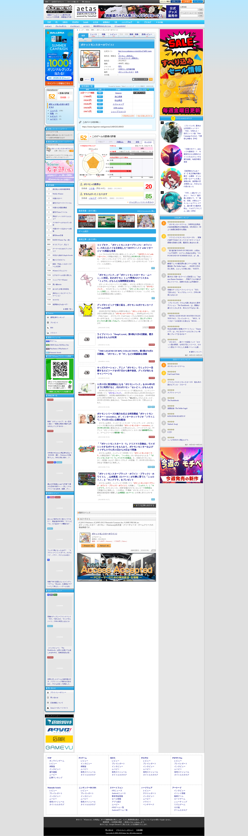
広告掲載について (56, 703)
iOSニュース (117, 790)
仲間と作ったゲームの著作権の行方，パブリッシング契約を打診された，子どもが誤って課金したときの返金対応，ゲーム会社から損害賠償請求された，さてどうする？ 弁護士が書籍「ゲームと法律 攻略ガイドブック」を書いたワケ (60, 681)
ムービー (86, 26)
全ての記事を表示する (145, 505)
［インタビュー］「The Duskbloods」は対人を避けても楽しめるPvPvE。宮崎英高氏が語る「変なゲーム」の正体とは (59, 650)
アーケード (177, 788)
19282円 (87, 104)
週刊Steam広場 (58, 235)
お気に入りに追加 (140, 79)
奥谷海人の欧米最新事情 (61, 189)
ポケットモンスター (126, 72)
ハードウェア (127, 22)
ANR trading (118, 108)
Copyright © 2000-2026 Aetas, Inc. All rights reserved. (124, 833)
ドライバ (53, 333)
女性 (137, 142)
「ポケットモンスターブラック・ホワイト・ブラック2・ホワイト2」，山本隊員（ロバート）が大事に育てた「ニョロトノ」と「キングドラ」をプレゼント (125, 477)
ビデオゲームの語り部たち (62, 275)
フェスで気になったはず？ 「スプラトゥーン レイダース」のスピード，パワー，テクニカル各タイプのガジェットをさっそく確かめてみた (60, 552)
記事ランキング (55, 778)
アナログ (147, 22)
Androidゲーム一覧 (120, 810)
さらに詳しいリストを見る (141, 202)
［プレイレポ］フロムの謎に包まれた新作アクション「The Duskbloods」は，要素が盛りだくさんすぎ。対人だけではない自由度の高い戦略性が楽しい (183, 305)
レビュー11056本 (52, 17)
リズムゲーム (179, 804)
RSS (46, 2)
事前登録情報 (117, 796)
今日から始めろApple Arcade (63, 255)
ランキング (198, 1)
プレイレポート (60, 26)
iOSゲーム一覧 (118, 807)
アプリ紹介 (116, 802)
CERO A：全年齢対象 (126, 69)
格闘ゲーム (178, 796)
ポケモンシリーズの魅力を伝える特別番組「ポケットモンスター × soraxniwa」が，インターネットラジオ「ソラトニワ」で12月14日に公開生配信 (126, 417)
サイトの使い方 (73, 2)
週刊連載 (53, 772)
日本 (136, 72)
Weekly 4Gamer (58, 194)
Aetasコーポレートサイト (59, 708)
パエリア (92, 198)
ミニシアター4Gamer (60, 280)
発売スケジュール (88, 772)
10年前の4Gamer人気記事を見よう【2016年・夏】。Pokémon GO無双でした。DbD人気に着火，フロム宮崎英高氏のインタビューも (60, 455)
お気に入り (176, 1)
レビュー (48, 26)
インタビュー (75, 26)
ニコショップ (118, 104)
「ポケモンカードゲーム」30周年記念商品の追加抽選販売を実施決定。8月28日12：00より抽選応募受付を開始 (184, 227)
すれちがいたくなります (95, 194)
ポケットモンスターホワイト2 (62, 148)
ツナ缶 (92, 188)
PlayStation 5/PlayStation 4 (59, 348)
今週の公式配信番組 (60, 207)
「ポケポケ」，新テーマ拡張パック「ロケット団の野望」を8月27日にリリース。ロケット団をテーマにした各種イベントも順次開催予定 (184, 344)
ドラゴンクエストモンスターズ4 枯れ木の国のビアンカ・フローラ (184, 383)
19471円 (87, 111)
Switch (85, 22)
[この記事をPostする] (81, 79)
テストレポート (149, 793)
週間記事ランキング (57, 317)
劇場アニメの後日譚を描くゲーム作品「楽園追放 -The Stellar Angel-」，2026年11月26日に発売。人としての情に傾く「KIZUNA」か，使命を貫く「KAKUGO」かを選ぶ (184, 266)
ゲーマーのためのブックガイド (62, 250)
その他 (177, 807)
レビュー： (65, 151)
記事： (58, 151)
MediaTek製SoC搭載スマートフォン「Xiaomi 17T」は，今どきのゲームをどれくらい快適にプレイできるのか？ (184, 331)
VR (116, 22)
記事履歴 (187, 1)
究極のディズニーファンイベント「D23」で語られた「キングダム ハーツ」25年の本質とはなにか (59, 619)
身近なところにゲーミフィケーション (62, 294)
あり (99, 96)
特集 (52, 113)
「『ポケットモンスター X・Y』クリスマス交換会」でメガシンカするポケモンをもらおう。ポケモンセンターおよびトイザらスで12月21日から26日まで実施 (126, 447)
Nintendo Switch (55, 352)
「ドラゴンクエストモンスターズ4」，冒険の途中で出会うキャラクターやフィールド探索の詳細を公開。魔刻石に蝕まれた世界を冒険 (184, 240)
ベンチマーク (148, 804)
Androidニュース (119, 793)
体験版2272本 (66, 17)
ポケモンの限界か (92, 184)
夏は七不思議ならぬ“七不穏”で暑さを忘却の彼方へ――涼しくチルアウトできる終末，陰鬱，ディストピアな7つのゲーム (59, 486)
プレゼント (54, 322)
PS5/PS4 (75, 22)
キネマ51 (56, 300)
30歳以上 (120, 142)
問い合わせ (86, 2)
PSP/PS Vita (177, 758)
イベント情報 (179, 793)
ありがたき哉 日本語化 (61, 289)
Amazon (118, 93)
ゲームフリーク (124, 58)
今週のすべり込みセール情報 (62, 230)
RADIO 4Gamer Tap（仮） (62, 240)
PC (57, 22)
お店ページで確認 (87, 93)
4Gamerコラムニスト (60, 270)
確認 (99, 93)
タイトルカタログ (88, 775)
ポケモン (121, 56)
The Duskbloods (173, 400)
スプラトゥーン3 (173, 393)
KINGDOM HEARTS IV (176, 416)
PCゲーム (53, 341)
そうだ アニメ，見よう (61, 244)
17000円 (87, 96)
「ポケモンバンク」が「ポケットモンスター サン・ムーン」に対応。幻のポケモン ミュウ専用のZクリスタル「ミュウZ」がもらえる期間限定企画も (124, 278)
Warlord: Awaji (172, 424)
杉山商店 (118, 100)
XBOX (65, 22)
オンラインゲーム (56, 761)
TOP (49, 22)
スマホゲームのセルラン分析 (62, 224)
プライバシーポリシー (58, 692)
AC (138, 22)
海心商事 (118, 97)
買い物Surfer (57, 284)
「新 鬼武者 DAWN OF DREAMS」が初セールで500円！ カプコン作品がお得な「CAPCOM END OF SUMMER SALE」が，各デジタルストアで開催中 (184, 253)
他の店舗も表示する (145, 116)
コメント (86, 79)
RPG (120, 66)
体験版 (52, 766)
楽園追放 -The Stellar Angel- (177, 408)
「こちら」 (137, 822)
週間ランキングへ (196, 352)
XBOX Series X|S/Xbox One (59, 345)
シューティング (180, 802)
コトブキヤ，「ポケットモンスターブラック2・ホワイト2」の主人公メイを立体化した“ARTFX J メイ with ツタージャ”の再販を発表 (125, 248)
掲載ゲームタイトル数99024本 (59, 15)
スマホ (95, 22)
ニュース (54, 110)
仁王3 (169, 432)
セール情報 (116, 799)
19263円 (87, 100)
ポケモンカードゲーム (176, 366)
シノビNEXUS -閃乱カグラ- (178, 440)
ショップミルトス (118, 111)
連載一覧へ (69, 309)
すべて (148, 142)
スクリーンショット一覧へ (146, 211)
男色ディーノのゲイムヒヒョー (62, 217)
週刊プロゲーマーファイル (62, 203)
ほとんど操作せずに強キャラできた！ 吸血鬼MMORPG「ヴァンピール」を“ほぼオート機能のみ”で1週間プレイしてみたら (60, 521)
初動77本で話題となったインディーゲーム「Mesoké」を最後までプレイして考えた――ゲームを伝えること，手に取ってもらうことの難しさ (60, 584)
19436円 (87, 108)
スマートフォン (116, 788)
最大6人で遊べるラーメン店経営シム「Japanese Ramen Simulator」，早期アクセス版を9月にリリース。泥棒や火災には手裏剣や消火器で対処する (184, 279)
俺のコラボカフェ (59, 260)
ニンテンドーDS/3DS (87, 788)
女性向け (106, 22)
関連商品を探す (128, 116)
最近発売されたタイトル (102, 26)
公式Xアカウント (58, 2)
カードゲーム (179, 799)
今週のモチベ (57, 198)
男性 (129, 142)
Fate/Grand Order (173, 374)
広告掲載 (139, 830)
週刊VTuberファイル (60, 212)
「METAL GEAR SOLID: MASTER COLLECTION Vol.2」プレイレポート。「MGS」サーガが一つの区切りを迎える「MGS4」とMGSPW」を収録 (184, 318)
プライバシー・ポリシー (124, 830)
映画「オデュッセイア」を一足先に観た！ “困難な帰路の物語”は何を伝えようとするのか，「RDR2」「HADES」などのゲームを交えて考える (59, 424)
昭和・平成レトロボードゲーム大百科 (62, 265)
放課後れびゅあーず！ (60, 304)
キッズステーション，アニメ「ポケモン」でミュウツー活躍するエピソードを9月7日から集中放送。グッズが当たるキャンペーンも (125, 370)
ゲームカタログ (120, 26)
